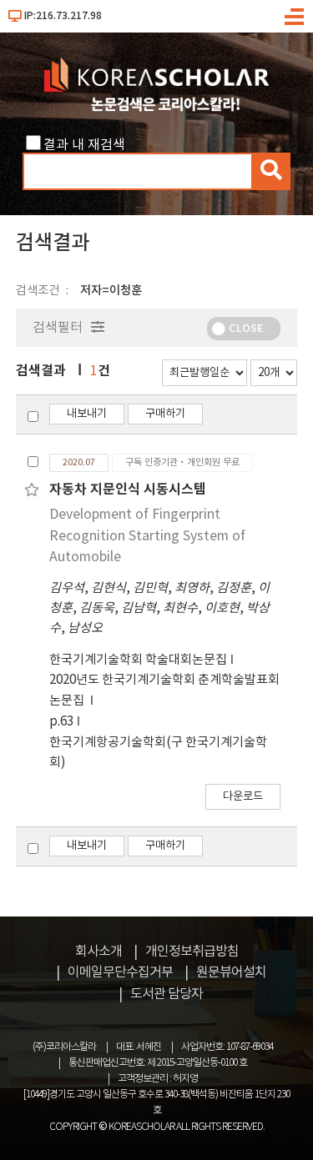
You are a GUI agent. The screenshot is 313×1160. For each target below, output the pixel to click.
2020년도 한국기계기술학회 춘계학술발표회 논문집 (164, 690)
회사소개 (98, 951)
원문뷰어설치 (231, 972)
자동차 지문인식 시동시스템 (127, 489)
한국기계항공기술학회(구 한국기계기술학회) (158, 753)
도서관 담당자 (166, 994)
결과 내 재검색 (84, 145)
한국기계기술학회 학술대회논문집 (138, 660)
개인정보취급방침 (192, 951)
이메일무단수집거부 (120, 972)
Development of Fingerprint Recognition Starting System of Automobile (147, 536)
